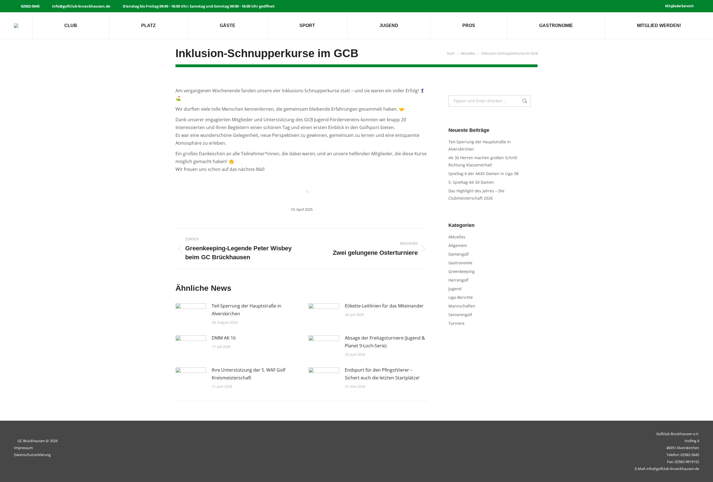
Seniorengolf (460, 314)
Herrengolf (458, 280)
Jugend (455, 288)
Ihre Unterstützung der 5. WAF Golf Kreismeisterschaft (248, 374)
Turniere (456, 323)
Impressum (23, 447)
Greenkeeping (461, 271)
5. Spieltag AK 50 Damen (471, 182)
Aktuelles (456, 236)
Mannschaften (461, 306)
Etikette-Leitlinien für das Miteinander (384, 306)
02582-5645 (30, 6)
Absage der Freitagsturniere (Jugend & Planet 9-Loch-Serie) (385, 342)
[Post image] (190, 314)
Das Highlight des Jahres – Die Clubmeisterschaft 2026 (476, 194)
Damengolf (458, 254)
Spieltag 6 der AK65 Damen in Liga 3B (483, 173)
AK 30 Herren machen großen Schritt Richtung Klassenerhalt (482, 161)
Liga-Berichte (460, 297)
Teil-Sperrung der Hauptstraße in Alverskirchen (246, 310)
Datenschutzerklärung (32, 454)
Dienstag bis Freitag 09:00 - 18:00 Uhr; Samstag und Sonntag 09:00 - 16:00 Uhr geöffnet (199, 6)
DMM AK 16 (224, 338)
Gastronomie (460, 262)
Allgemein (457, 245)
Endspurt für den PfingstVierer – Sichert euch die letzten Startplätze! (382, 374)
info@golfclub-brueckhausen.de (81, 6)
